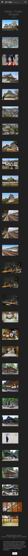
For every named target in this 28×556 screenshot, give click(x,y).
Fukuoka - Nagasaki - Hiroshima (14, 535)
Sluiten (14, 553)
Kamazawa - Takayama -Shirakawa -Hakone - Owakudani (14, 536)
